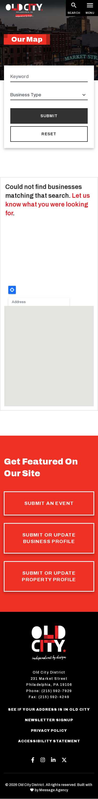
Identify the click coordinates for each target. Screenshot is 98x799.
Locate (12, 290)
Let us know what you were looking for (47, 204)
